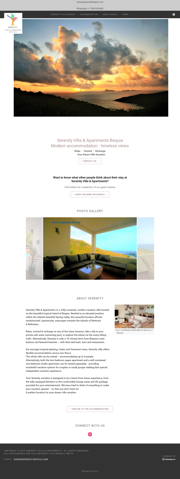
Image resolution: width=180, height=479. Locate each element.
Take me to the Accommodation (90, 409)
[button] (126, 14)
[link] (13, 14)
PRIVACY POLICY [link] (90, 471)
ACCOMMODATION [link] (89, 14)
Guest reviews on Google (90, 194)
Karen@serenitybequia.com (31, 459)
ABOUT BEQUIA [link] (110, 14)
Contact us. (90, 161)
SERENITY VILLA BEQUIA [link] (63, 14)
